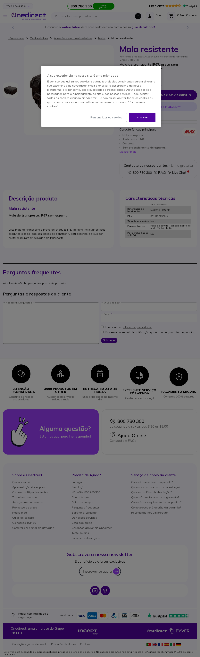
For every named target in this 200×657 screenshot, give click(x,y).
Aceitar (142, 117)
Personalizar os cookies (106, 117)
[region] (101, 96)
